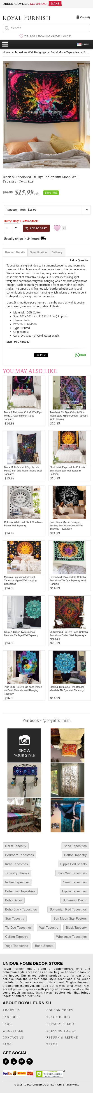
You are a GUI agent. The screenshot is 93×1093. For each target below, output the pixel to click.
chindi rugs (81, 985)
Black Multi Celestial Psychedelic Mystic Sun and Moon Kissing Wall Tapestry (23, 470)
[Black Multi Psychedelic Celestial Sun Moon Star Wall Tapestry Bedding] (69, 448)
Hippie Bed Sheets (73, 864)
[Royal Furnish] (26, 18)
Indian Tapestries (17, 882)
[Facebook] (6, 1061)
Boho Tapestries (75, 846)
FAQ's (7, 1024)
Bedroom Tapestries (19, 855)
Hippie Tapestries (74, 891)
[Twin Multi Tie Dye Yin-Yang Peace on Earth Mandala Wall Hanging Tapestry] (24, 668)
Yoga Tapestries (16, 945)
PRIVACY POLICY (60, 1024)
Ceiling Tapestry (16, 936)
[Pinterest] (22, 1061)
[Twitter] (14, 1061)
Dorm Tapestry (15, 846)
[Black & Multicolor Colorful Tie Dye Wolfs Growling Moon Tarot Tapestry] (24, 393)
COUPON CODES (59, 1010)
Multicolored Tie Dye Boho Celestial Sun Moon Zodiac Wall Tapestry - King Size (69, 635)
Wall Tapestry (48, 927)
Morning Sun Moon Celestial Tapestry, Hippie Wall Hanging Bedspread (20, 580)
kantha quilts (81, 989)
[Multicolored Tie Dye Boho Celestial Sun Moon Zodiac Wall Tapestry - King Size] (69, 613)
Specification (38, 252)
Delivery (57, 252)
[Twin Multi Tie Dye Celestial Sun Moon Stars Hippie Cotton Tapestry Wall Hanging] (69, 393)
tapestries (31, 989)
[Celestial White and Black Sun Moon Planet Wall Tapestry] (24, 503)
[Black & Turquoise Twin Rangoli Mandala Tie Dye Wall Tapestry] (69, 668)
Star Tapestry (14, 918)
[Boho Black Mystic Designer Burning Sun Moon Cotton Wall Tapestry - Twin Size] (69, 503)
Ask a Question (79, 260)
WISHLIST (29, 36)
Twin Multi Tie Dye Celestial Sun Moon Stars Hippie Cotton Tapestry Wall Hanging (69, 415)
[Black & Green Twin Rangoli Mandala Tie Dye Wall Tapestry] (24, 613)
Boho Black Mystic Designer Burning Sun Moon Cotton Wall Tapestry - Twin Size (66, 525)
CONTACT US (13, 1037)
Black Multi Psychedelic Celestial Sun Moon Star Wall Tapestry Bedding (67, 470)
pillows (18, 989)
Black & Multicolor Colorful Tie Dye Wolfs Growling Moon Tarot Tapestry (23, 415)
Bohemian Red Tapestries (68, 909)
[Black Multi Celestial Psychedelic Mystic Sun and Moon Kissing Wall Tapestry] (24, 448)
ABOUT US (11, 1010)
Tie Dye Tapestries (18, 927)
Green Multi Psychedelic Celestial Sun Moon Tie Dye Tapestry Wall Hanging (68, 580)
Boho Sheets (44, 945)
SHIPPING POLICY (61, 1030)
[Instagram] (29, 1061)
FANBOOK (11, 1017)
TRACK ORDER (58, 1017)
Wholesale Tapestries (71, 936)
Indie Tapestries (16, 864)
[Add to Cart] (36, 227)
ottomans (27, 992)
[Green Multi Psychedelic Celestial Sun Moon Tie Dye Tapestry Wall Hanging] (69, 558)
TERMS (52, 1044)
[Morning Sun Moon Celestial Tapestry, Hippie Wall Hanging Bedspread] (24, 558)
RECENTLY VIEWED (49, 36)
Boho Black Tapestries (21, 909)
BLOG (7, 1044)
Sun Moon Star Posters (70, 918)
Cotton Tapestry (75, 855)
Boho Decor (13, 900)
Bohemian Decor (75, 900)
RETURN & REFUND (62, 1037)
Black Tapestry (76, 927)
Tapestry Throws (17, 873)
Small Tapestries (75, 882)
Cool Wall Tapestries (72, 873)
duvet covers (44, 992)
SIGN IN (67, 36)
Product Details (15, 252)
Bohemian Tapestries (20, 891)
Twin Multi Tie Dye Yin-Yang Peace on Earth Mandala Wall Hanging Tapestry (23, 690)
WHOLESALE (13, 1030)
